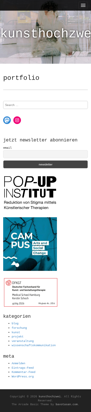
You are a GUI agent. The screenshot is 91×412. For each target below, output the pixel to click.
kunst (16, 332)
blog (15, 323)
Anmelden (18, 363)
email (7, 148)
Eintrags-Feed (23, 368)
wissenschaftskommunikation (34, 345)
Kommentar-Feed (23, 372)
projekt (17, 336)
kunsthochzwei (50, 396)
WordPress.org (23, 376)
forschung (19, 328)
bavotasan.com (67, 404)
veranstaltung (23, 341)
